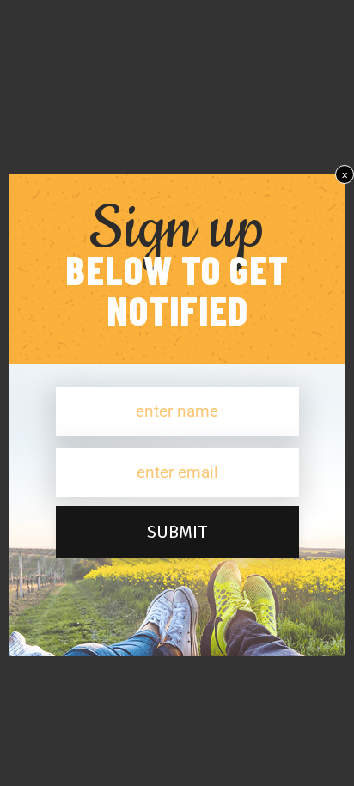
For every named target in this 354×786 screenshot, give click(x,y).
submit (177, 531)
